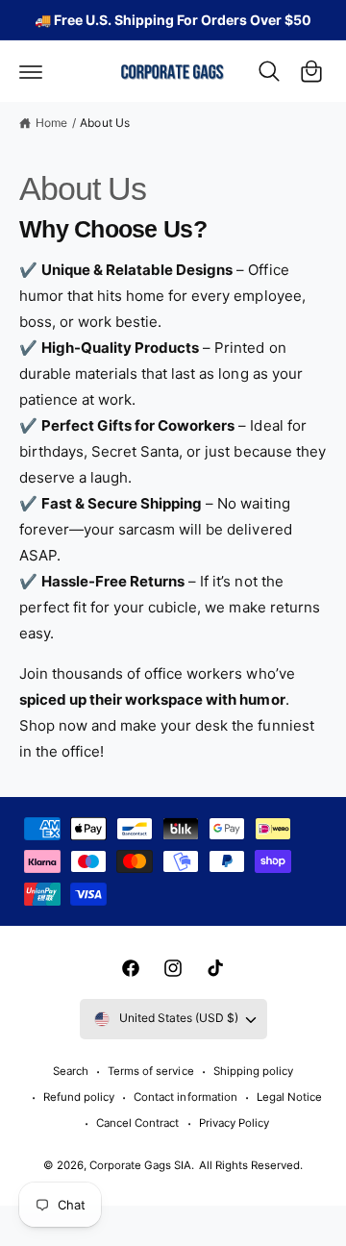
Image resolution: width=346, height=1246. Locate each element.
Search (70, 1071)
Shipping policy (253, 1071)
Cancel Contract (137, 1123)
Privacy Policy (234, 1123)
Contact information (185, 1097)
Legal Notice (289, 1097)
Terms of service (150, 1071)
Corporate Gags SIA (140, 1165)
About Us (104, 122)
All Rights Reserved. (251, 1165)
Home (51, 122)
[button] (31, 71)
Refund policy (78, 1097)
